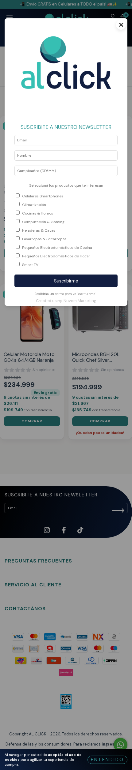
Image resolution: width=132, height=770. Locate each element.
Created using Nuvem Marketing (66, 300)
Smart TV (30, 264)
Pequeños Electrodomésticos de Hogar (56, 256)
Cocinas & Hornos (37, 213)
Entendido (107, 760)
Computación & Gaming (43, 221)
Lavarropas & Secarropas (44, 239)
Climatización (34, 204)
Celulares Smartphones (42, 196)
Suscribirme (66, 281)
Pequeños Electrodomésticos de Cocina (57, 247)
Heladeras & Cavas (38, 230)
